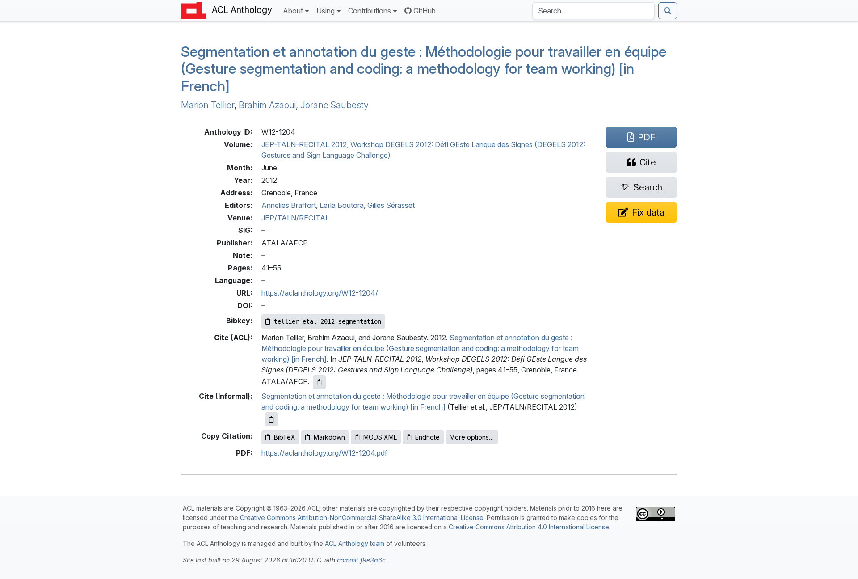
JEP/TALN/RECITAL (295, 217)
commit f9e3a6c (361, 560)
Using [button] (325, 10)
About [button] (293, 10)
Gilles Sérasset (391, 205)
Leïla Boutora (342, 205)
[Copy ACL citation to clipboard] (319, 382)
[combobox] (593, 10)
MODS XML (380, 437)
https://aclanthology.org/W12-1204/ (319, 292)
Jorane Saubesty (334, 105)
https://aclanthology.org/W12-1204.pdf (324, 452)
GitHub (424, 10)
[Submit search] (667, 10)
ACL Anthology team (354, 543)
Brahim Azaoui (267, 105)
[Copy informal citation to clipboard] (271, 419)
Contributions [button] (369, 10)
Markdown (329, 437)
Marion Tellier (207, 105)
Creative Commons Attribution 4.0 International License (529, 527)
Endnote (427, 437)
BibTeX (284, 437)
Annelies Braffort (288, 205)
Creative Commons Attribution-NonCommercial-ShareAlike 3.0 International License (362, 517)
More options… (472, 437)
